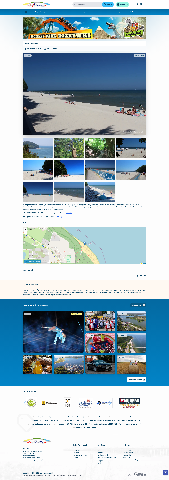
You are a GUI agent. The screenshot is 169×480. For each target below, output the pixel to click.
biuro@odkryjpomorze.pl (31, 458)
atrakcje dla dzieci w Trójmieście (73, 417)
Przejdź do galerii (135, 379)
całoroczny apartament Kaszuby (124, 417)
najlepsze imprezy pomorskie (40, 424)
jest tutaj (58, 217)
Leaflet (144, 263)
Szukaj (109, 4)
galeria (121, 12)
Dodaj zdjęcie (137, 305)
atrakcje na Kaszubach (98, 417)
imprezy (72, 12)
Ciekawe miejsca (104, 455)
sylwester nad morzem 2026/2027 (104, 424)
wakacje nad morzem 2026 (130, 424)
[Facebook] (137, 4)
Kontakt (76, 457)
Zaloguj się (127, 450)
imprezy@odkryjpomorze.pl (33, 460)
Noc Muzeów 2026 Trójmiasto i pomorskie (71, 424)
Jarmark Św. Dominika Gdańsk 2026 (101, 420)
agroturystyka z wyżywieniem (45, 417)
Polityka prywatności (80, 455)
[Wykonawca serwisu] (136, 474)
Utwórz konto (128, 453)
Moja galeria (127, 457)
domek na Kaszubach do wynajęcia (44, 420)
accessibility (166, 472)
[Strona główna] (26, 12)
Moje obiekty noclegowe (132, 460)
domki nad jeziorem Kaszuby (73, 420)
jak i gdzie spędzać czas (43, 12)
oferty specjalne (135, 12)
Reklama (76, 453)
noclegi (83, 12)
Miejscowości (102, 463)
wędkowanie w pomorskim (85, 428)
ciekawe (94, 12)
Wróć (139, 56)
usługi (89, 357)
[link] (137, 276)
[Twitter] (145, 4)
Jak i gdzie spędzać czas (107, 457)
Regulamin (127, 455)
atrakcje (61, 12)
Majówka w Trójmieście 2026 (129, 420)
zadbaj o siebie (108, 12)
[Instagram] (141, 4)
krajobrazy (122, 314)
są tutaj (69, 213)
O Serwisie (76, 450)
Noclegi (100, 450)
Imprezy (101, 453)
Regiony (101, 461)
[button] (84, 243)
